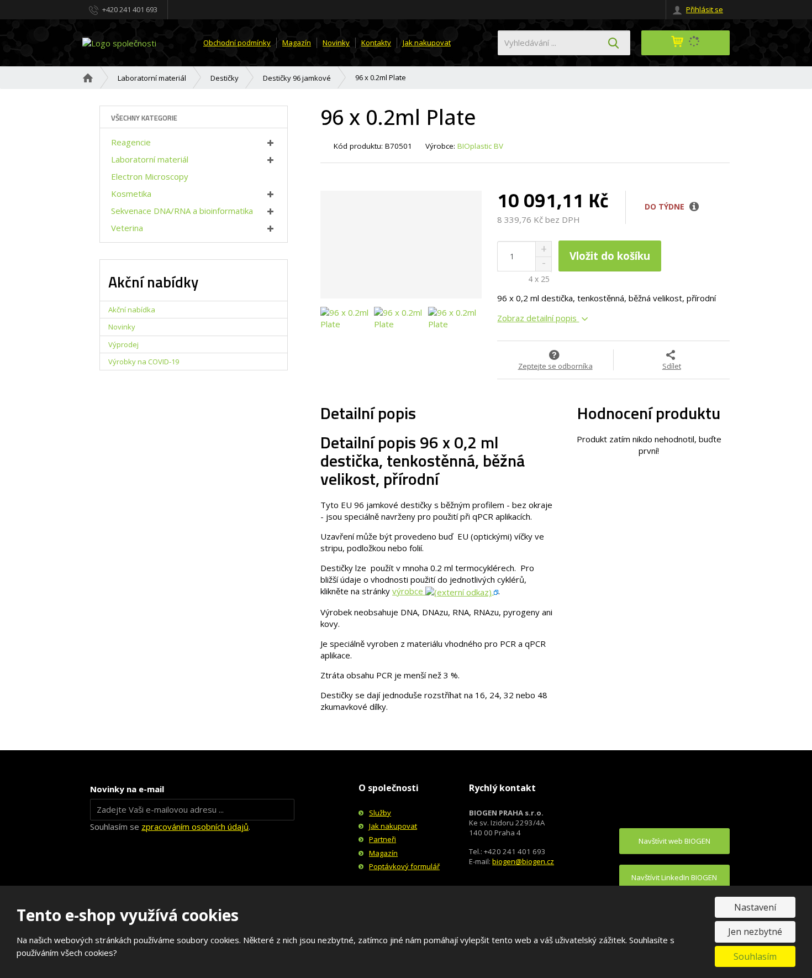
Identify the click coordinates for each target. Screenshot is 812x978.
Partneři (382, 839)
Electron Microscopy (149, 176)
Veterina (127, 227)
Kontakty (376, 43)
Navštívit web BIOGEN (674, 841)
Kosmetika (131, 193)
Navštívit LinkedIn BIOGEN (674, 877)
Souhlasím (755, 956)
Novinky (336, 43)
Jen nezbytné (755, 931)
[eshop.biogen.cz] (119, 42)
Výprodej (123, 344)
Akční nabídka (131, 310)
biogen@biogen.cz (523, 861)
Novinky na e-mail (127, 788)
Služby (380, 813)
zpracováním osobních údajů (195, 826)
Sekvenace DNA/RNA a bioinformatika (182, 210)
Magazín (296, 43)
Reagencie (131, 142)
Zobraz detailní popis (538, 317)
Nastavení (755, 907)
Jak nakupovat (427, 43)
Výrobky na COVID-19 (143, 362)
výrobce (408, 591)
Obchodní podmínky (237, 43)
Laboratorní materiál (149, 159)
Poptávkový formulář (404, 866)
